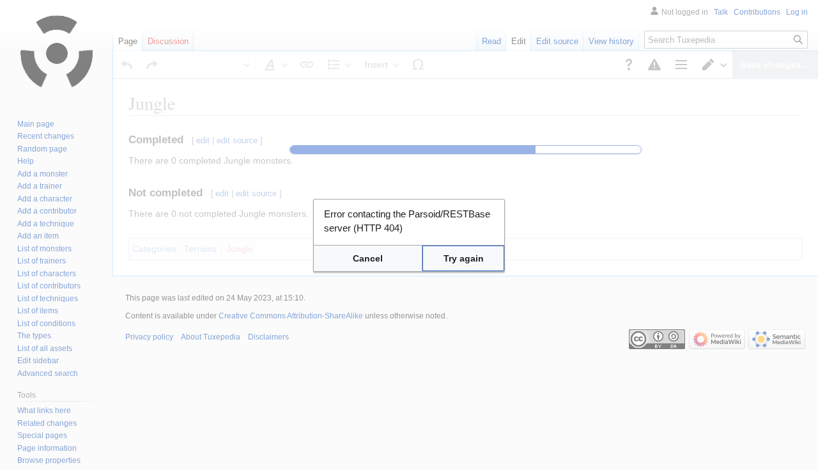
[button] (368, 258)
